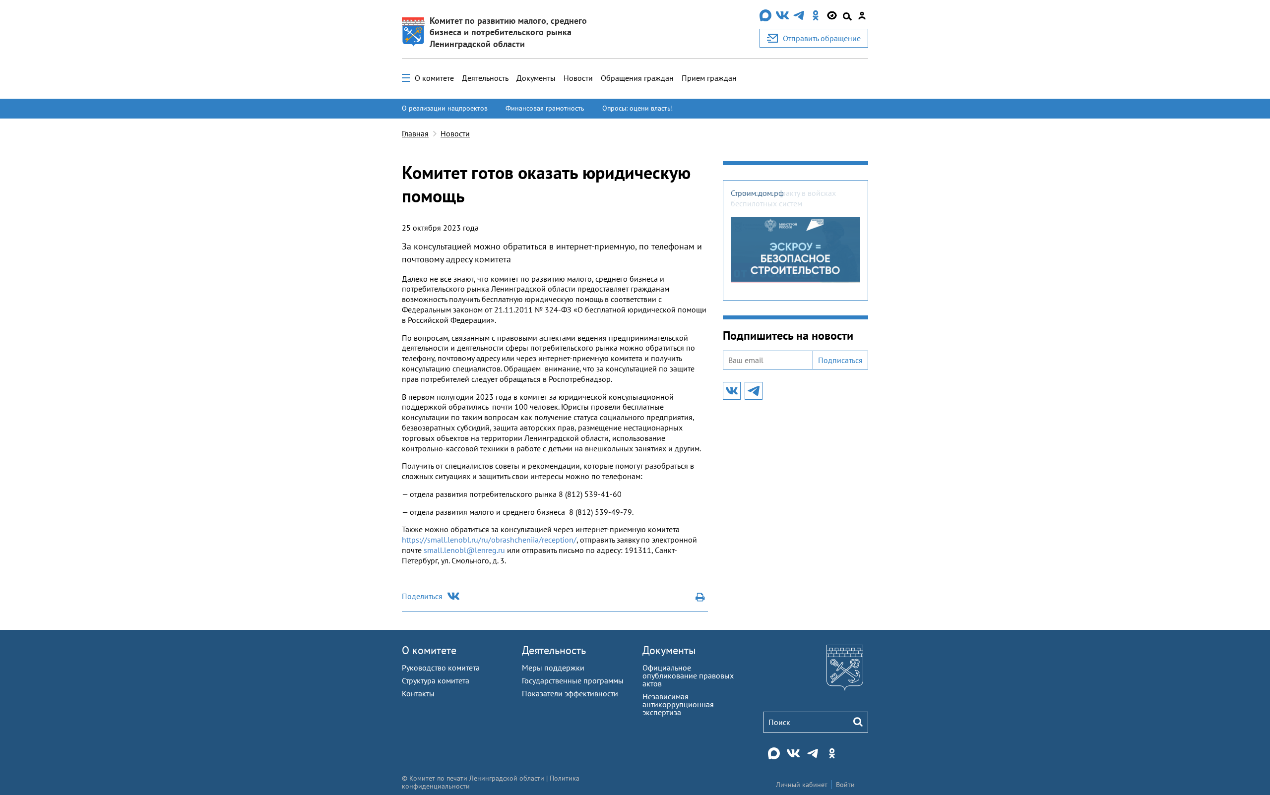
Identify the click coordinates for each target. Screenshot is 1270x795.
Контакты (418, 693)
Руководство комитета (441, 668)
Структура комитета (435, 680)
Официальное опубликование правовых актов (688, 675)
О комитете (434, 78)
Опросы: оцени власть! (637, 108)
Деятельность (485, 78)
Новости (578, 78)
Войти (845, 784)
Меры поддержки (553, 668)
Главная (415, 133)
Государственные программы (573, 680)
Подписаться (840, 360)
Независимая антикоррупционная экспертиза (678, 704)
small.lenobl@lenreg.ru (464, 550)
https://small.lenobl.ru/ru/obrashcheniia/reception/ (489, 540)
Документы (536, 78)
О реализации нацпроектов (445, 108)
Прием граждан (709, 78)
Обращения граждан (637, 78)
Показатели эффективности (570, 693)
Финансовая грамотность (545, 108)
